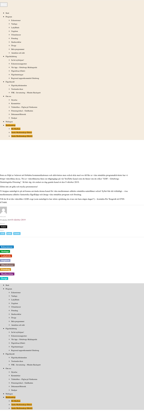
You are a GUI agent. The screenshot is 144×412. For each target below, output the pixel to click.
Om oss (8, 96)
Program (9, 16)
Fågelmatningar (17, 74)
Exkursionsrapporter (19, 63)
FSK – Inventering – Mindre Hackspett (26, 92)
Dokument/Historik (18, 114)
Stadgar (14, 118)
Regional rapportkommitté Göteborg (25, 78)
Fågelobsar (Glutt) (18, 71)
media (9, 233)
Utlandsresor (16, 34)
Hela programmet (17, 49)
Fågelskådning (11, 56)
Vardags (14, 24)
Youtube (17, 233)
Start (7, 13)
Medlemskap (10, 125)
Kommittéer (15, 103)
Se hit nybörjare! (17, 60)
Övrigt (13, 45)
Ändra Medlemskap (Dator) (21, 132)
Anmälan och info (18, 53)
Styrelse (14, 100)
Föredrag (14, 38)
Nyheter (3, 227)
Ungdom (14, 31)
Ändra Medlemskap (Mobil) (21, 136)
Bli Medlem (15, 128)
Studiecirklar (16, 42)
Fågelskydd (10, 81)
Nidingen (9, 121)
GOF (2, 233)
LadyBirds (15, 27)
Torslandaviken (17, 89)
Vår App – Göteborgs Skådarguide (24, 67)
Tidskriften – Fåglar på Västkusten (24, 107)
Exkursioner (16, 20)
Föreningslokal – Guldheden (22, 110)
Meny (3, 4)
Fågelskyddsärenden (19, 85)
